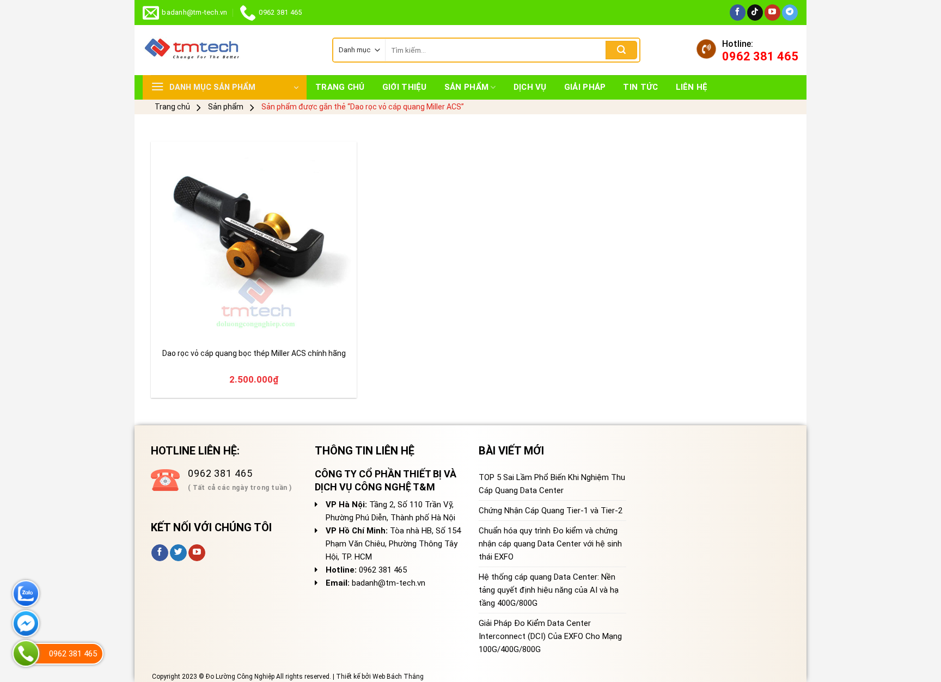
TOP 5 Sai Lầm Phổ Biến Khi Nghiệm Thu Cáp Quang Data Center (552, 483)
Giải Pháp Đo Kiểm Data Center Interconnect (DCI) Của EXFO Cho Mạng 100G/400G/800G (550, 636)
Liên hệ (692, 87)
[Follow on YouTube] (772, 12)
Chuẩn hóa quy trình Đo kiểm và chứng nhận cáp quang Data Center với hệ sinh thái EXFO (550, 544)
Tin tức (640, 87)
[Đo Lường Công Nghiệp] (229, 50)
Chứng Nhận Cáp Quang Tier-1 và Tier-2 (550, 510)
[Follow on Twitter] (178, 553)
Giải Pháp (585, 87)
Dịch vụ (530, 87)
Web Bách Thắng (398, 676)
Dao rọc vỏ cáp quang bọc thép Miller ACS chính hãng (254, 353)
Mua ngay (184, 327)
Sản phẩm (466, 87)
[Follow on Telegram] (790, 12)
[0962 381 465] (26, 653)
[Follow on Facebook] (738, 12)
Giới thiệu (404, 87)
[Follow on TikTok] (755, 12)
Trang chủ (340, 87)
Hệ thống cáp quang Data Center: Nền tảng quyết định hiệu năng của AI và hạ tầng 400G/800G (549, 590)
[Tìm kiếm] (621, 50)
